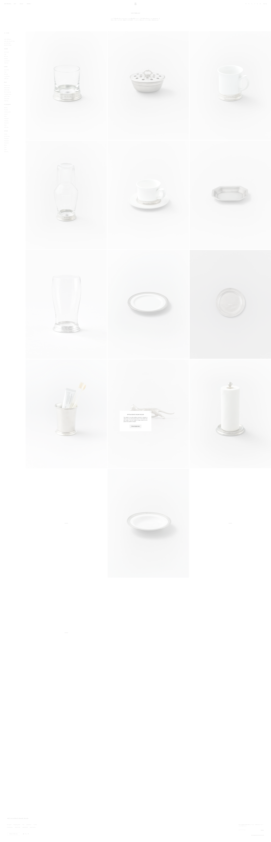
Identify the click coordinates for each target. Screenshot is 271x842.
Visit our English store (135, 426)
